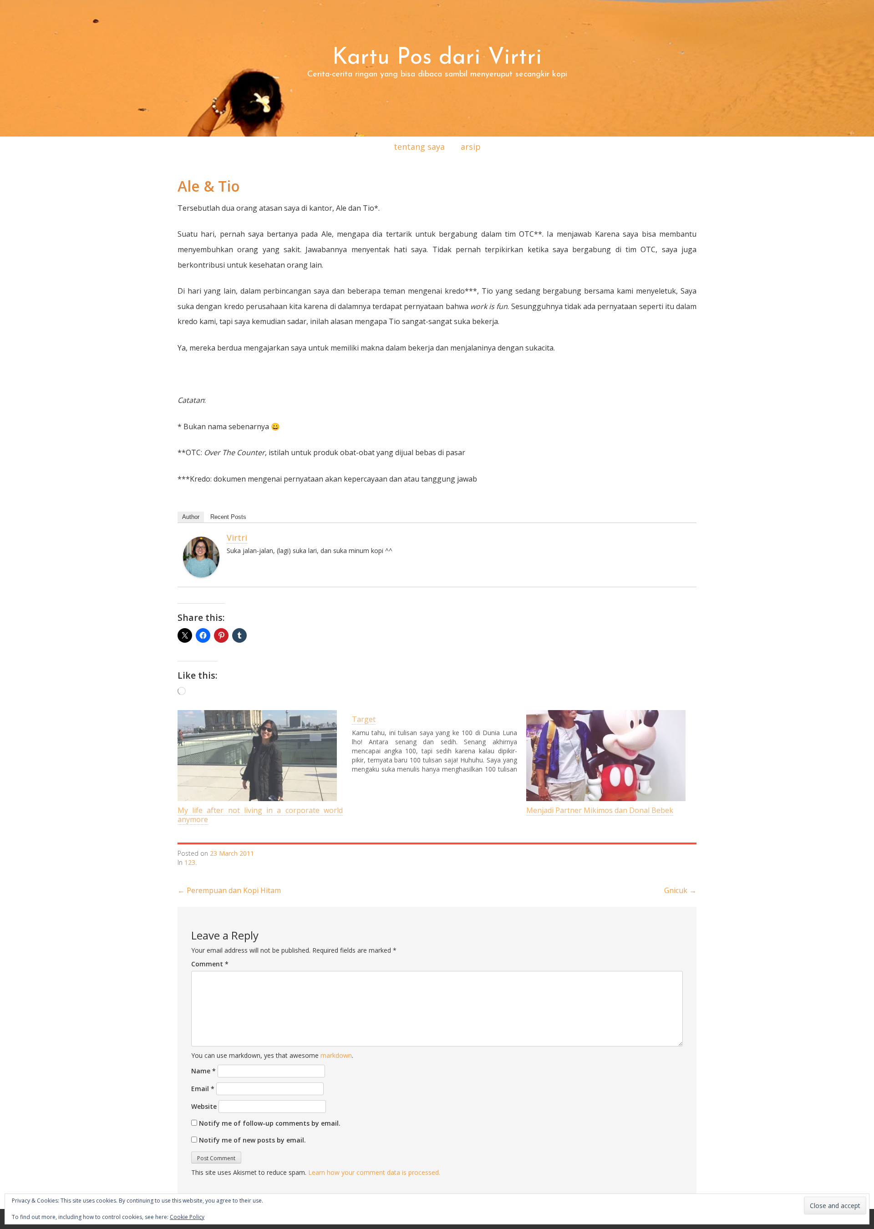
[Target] (439, 742)
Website (204, 1106)
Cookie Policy (187, 1217)
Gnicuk (680, 890)
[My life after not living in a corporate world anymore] (260, 755)
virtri (237, 537)
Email (202, 1088)
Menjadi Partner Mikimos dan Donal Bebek (599, 810)
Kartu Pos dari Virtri (437, 58)
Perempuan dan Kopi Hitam (229, 890)
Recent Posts (228, 516)
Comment (210, 964)
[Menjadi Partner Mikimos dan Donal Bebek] (608, 755)
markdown (336, 1055)
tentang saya (419, 146)
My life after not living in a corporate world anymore (260, 814)
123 (189, 862)
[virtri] (201, 556)
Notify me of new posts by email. (252, 1140)
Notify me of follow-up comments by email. (269, 1123)
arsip (471, 146)
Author (190, 516)
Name (203, 1070)
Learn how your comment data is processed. (374, 1172)
